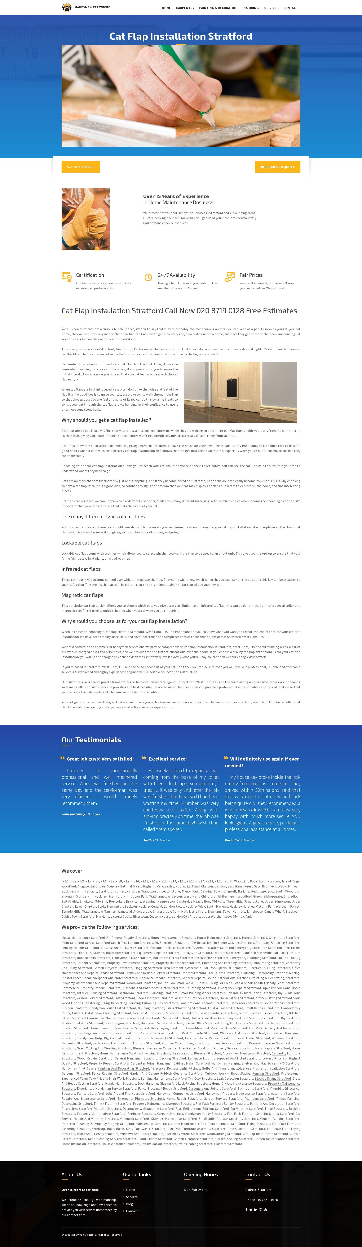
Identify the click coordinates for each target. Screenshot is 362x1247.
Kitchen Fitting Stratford (273, 998)
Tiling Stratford (80, 968)
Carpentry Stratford (91, 963)
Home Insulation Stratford (81, 1144)
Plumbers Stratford (259, 1098)
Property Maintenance (78, 983)
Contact (290, 8)
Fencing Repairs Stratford (80, 948)
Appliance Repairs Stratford (160, 978)
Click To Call (82, 167)
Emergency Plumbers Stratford (140, 1098)
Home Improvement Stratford (173, 937)
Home (166, 8)
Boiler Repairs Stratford (282, 1003)
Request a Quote (279, 167)
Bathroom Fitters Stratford (173, 958)
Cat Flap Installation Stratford (265, 1134)
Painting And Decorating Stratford (123, 1068)
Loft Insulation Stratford (158, 1144)
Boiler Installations (221, 978)
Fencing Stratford (266, 1073)
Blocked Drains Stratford (273, 1078)
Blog (129, 1204)
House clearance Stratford (120, 1144)
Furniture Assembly (196, 1129)
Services (271, 8)
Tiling (105, 1003)
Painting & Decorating (218, 8)
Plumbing (251, 8)
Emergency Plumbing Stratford (253, 958)
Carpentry (185, 8)
